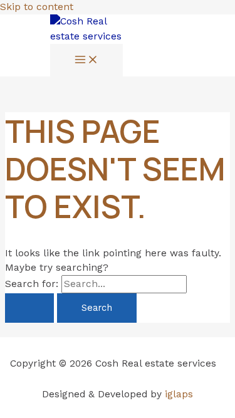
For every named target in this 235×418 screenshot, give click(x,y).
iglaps (179, 394)
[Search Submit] (29, 308)
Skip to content (36, 7)
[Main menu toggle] (86, 60)
